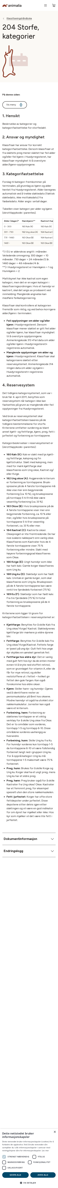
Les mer (45, 1150)
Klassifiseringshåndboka (19, 18)
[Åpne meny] (45, 5)
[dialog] (29, 1158)
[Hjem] (11, 5)
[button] (29, 1183)
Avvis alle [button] (43, 1175)
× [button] (55, 1132)
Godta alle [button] (15, 1175)
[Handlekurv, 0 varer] (54, 5)
